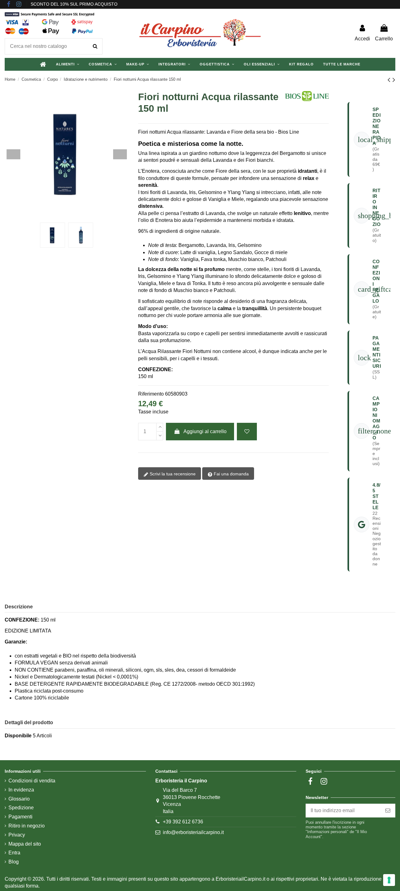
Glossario (19, 798)
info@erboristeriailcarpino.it (193, 832)
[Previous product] (390, 79)
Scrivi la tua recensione (172, 473)
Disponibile (18, 735)
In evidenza (21, 789)
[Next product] (393, 79)
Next (120, 154)
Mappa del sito (24, 844)
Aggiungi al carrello (205, 431)
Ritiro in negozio (26, 825)
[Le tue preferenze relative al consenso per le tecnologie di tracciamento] (389, 880)
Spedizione (21, 807)
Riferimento (151, 394)
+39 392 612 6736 (183, 821)
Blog (13, 861)
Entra (14, 852)
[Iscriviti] (387, 810)
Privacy (16, 834)
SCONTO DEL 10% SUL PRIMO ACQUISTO (74, 4)
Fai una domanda (230, 473)
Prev (13, 154)
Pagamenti (20, 816)
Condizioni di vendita (31, 780)
